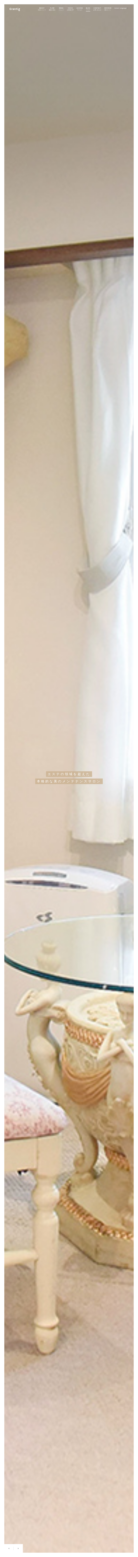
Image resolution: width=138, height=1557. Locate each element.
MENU (61, 9)
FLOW (52, 9)
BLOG (88, 9)
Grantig (14, 9)
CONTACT (97, 9)
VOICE (70, 9)
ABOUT (42, 9)
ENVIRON (107, 9)
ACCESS (80, 9)
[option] (69, 778)
